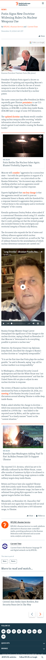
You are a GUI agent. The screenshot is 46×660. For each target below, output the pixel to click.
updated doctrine (12, 117)
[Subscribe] (3, 637)
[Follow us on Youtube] (3, 631)
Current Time (32, 27)
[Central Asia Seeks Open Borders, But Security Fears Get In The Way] (23, 588)
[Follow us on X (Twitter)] (24, 631)
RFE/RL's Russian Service (13, 27)
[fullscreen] (42, 323)
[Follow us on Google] (19, 631)
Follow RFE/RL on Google (28, 657)
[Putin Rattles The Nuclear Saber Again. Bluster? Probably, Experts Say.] (23, 145)
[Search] (42, 657)
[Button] (42, 36)
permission (27, 103)
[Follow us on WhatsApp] (40, 631)
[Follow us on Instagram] (14, 631)
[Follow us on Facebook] (29, 631)
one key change (29, 193)
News (3, 10)
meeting (4, 394)
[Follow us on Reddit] (8, 631)
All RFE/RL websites (9, 657)
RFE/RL (9, 255)
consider (16, 173)
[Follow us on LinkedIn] (34, 631)
